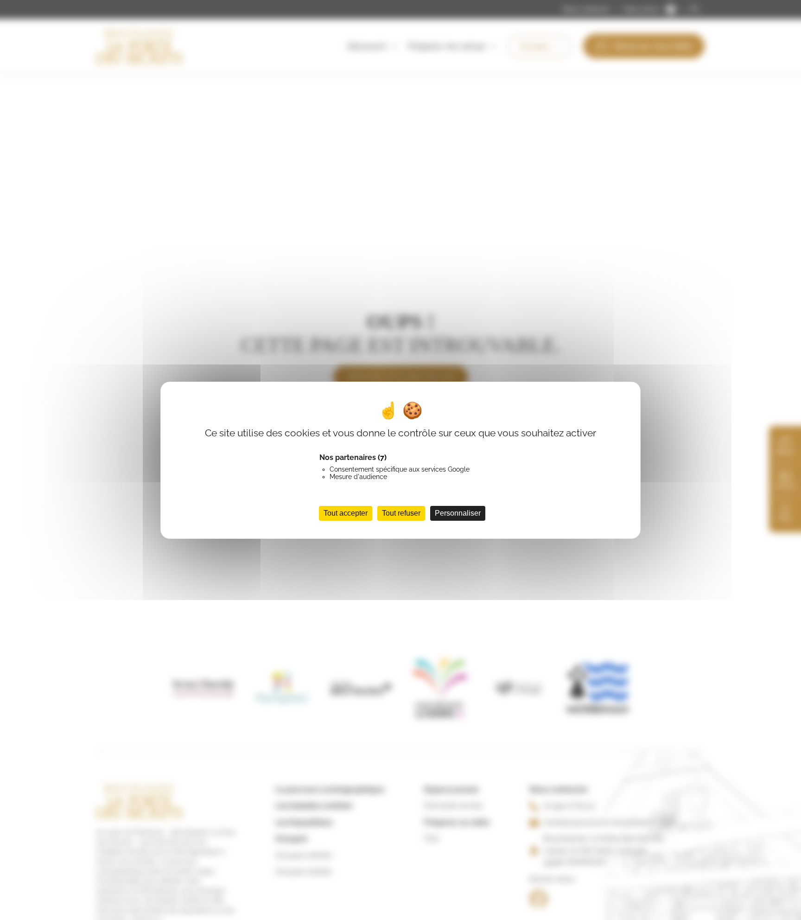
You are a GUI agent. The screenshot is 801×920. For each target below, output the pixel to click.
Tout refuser (401, 513)
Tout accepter (346, 513)
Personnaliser (458, 513)
